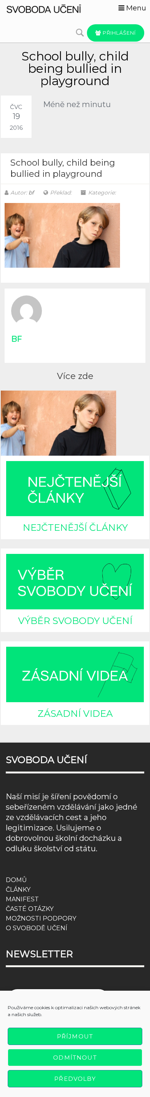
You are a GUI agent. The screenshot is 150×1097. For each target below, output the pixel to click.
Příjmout (75, 1036)
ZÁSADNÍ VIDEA (75, 713)
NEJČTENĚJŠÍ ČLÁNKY (75, 527)
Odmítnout (75, 1057)
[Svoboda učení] (50, 8)
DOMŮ (16, 880)
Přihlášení (118, 33)
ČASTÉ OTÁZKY (29, 908)
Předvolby (74, 1078)
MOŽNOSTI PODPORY (41, 918)
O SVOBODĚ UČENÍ (36, 928)
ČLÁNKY (18, 889)
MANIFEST (22, 899)
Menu (135, 8)
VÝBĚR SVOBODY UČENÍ (75, 620)
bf (31, 192)
